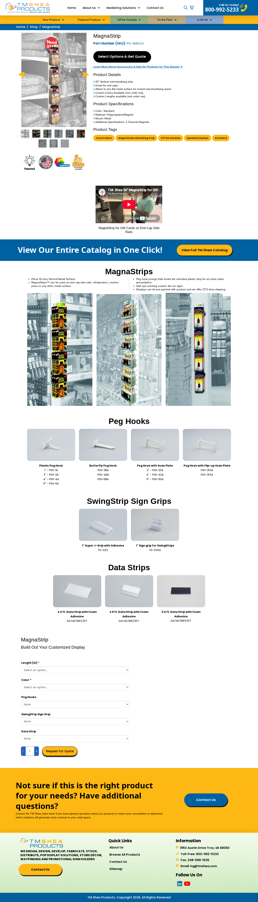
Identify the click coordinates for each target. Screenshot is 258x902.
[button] (185, 7)
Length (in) (30, 663)
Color (26, 680)
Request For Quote (60, 751)
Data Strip (28, 731)
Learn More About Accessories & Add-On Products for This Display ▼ (138, 66)
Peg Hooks (28, 697)
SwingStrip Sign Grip (35, 714)
